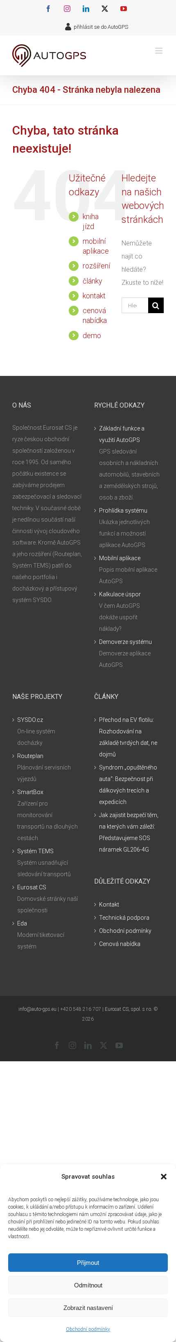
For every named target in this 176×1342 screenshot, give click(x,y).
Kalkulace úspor (120, 594)
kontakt (94, 295)
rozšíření (96, 265)
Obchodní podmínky (88, 1329)
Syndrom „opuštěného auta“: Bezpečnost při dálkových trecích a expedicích (128, 784)
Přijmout (88, 1262)
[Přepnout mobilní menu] (159, 50)
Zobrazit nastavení (88, 1307)
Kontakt (109, 904)
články (92, 281)
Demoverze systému (125, 642)
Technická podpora (124, 917)
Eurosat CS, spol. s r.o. (128, 1009)
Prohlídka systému (123, 510)
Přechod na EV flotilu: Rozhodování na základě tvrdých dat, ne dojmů (128, 737)
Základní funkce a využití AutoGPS (121, 434)
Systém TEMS (35, 851)
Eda (22, 923)
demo (92, 335)
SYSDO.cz (30, 720)
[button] (164, 1177)
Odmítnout (88, 1285)
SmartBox (30, 792)
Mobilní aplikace (119, 558)
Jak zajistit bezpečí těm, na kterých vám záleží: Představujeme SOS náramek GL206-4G (128, 832)
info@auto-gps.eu (37, 1009)
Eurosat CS (31, 887)
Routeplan (30, 756)
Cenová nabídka (119, 944)
